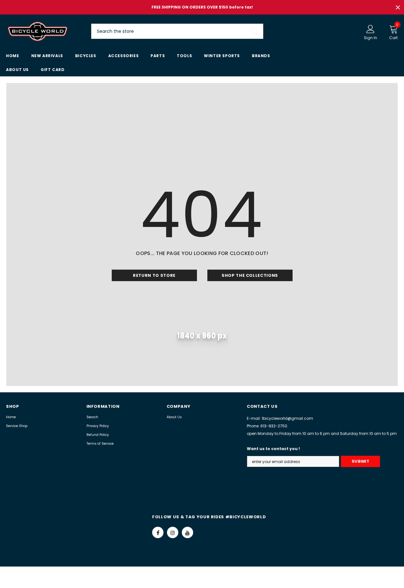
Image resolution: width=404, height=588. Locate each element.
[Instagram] (172, 532)
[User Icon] (370, 28)
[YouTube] (187, 532)
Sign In (370, 37)
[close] (398, 7)
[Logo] (44, 31)
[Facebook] (157, 532)
